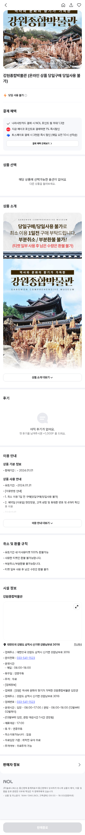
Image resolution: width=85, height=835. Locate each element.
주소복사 (78, 644)
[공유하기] (71, 5)
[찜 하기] (79, 5)
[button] (63, 5)
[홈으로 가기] (63, 5)
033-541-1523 (26, 657)
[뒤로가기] (6, 5)
